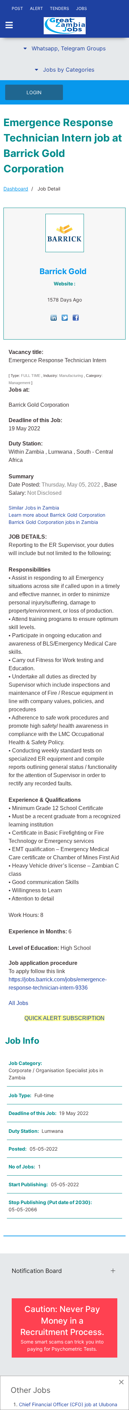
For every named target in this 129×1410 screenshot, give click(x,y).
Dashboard (15, 189)
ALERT (36, 8)
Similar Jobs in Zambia (34, 508)
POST (17, 8)
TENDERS (59, 8)
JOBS (81, 8)
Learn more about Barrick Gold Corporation (57, 515)
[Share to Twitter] (65, 317)
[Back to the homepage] (65, 25)
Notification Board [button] (37, 1270)
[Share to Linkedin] (54, 317)
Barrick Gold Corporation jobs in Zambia (53, 522)
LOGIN (34, 92)
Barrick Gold (63, 271)
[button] (64, 48)
